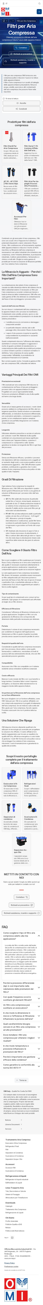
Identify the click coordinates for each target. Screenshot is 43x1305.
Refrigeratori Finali (12, 1146)
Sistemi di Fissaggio (13, 1194)
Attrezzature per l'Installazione (17, 1198)
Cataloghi (9, 1206)
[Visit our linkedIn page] (12, 1237)
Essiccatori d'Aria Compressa (16, 1143)
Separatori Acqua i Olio (14, 1159)
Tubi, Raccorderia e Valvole (16, 1191)
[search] (39, 3)
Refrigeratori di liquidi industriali (17, 1179)
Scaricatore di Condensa (15, 1156)
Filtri (7, 1149)
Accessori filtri (11, 1168)
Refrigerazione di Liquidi (14, 1213)
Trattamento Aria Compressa (16, 1209)
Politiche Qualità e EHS (14, 1224)
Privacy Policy (9, 1263)
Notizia (8, 1228)
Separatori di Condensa (14, 1153)
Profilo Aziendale (12, 1221)
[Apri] (39, 11)
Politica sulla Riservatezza (15, 1231)
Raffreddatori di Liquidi (14, 1183)
